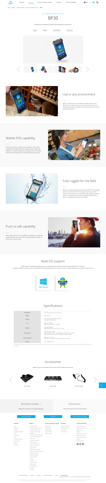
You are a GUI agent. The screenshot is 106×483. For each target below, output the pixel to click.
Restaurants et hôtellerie (18, 431)
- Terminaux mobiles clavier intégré (36, 434)
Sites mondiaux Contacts (81, 437)
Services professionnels (18, 439)
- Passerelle (31, 469)
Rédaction (78, 431)
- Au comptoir (32, 460)
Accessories (70, 30)
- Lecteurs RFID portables (34, 440)
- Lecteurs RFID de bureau (34, 444)
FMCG (15, 433)
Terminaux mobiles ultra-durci (32, 7)
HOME (9, 7)
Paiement (15, 442)
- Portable (31, 458)
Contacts (57, 475)
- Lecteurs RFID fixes (33, 442)
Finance (15, 437)
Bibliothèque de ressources (82, 433)
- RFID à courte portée (33, 445)
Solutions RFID (32, 438)
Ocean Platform (64, 431)
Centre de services (48, 433)
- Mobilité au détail (33, 462)
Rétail (15, 426)
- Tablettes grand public (33, 453)
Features (45, 30)
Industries (16, 423)
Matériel (13, 7)
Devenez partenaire (64, 428)
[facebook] (78, 444)
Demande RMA (48, 429)
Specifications (57, 30)
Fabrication (16, 444)
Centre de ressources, (47, 475)
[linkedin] (83, 444)
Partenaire (63, 423)
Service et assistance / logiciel (52, 423)
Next (87, 69)
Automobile (31, 467)
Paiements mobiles (33, 456)
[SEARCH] (97, 2)
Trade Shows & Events (81, 435)
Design (35, 30)
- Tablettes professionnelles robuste (36, 451)
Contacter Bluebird (80, 440)
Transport (15, 428)
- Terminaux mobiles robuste (34, 429)
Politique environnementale (82, 428)
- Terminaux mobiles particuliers (35, 436)
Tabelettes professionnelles (34, 449)
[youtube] (80, 444)
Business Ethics (80, 429)
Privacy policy (64, 475)
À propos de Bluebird (81, 423)
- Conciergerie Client (33, 466)
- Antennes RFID (32, 447)
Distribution (16, 429)
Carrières (78, 439)
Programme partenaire (65, 426)
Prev (18, 69)
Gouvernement (17, 435)
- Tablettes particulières (34, 455)
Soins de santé (16, 440)
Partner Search (64, 429)
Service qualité (48, 426)
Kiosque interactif (32, 464)
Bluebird (68, 476)
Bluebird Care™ (48, 428)
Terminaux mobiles (20, 7)
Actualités (39, 475)
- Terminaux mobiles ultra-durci (35, 428)
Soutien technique (48, 431)
